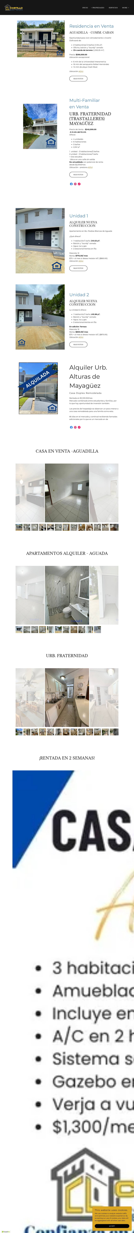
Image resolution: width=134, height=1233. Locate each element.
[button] (125, 8)
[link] (14, 7)
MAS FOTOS (78, 175)
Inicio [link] (85, 8)
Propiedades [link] (98, 8)
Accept (112, 1226)
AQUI (81, 71)
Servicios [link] (113, 8)
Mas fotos (78, 79)
